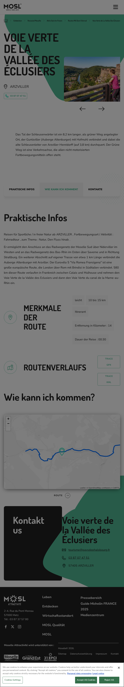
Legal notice (98, 673)
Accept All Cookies (86, 679)
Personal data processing (79, 673)
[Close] (118, 667)
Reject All (109, 679)
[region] (62, 675)
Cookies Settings (13, 679)
